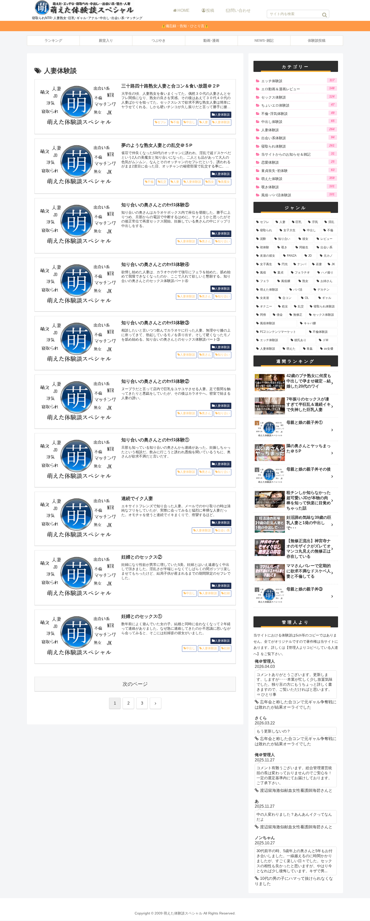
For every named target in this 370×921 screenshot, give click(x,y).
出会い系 (224, 530)
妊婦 (227, 593)
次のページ (135, 684)
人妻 (205, 122)
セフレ (161, 122)
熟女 (211, 181)
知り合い (224, 241)
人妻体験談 (222, 114)
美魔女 (225, 181)
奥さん (206, 241)
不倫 (176, 122)
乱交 (163, 181)
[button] (324, 14)
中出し (190, 122)
